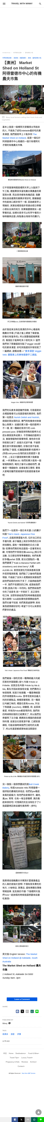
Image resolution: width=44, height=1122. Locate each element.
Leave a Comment (22, 999)
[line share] (36, 1011)
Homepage (6, 52)
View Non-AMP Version (28, 1073)
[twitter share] (22, 1011)
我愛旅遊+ (23, 58)
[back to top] (38, 1112)
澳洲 (29, 58)
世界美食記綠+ (17, 52)
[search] (40, 3)
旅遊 (12, 1034)
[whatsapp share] (32, 1011)
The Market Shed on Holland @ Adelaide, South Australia (20, 958)
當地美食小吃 (29, 52)
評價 (19, 1034)
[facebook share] (17, 1011)
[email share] (27, 1011)
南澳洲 (16, 58)
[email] (28, 1119)
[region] (22, 28)
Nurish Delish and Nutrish (26, 417)
